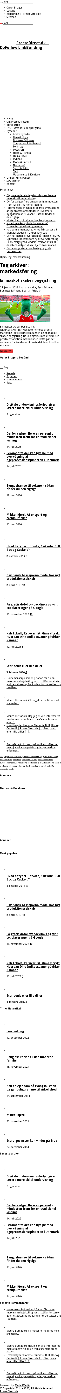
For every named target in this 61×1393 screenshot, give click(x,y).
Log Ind (11, 10)
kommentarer (14, 379)
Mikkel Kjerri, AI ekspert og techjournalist (31, 220)
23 (27, 556)
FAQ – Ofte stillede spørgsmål (24, 127)
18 (23, 585)
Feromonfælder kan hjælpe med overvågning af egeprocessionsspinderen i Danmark (33, 209)
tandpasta (4, 766)
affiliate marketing (41, 766)
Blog (41, 763)
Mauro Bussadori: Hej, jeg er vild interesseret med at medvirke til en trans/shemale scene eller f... (33, 719)
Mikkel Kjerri (16, 1115)
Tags (9, 382)
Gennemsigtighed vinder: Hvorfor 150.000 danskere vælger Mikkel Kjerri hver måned (31, 243)
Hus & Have (20, 155)
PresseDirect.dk (9, 1391)
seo (1, 757)
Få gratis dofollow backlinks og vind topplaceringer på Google (32, 606)
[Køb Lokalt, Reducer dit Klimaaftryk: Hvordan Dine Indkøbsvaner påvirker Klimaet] (15, 627)
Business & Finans (23, 140)
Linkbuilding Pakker (18, 177)
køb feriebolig (33, 763)
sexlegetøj (4, 769)
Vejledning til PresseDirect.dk (24, 13)
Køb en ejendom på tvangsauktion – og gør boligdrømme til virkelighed (33, 1087)
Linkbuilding (15, 1031)
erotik (18, 760)
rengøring (12, 763)
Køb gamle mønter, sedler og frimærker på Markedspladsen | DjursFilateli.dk (32, 231)
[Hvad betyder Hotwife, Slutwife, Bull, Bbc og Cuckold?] (15, 539)
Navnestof (19, 165)
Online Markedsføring (33, 757)
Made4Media (22, 1385)
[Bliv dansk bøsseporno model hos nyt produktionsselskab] (15, 569)
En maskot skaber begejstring (28, 280)
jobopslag (13, 766)
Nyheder (12, 131)
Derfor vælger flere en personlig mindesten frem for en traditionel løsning (32, 203)
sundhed (4, 763)
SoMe (51, 766)
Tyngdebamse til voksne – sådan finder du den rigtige (30, 487)
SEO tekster (13, 180)
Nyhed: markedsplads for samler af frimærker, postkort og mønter (27, 225)
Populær (12, 376)
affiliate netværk (54, 763)
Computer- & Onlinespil (27, 143)
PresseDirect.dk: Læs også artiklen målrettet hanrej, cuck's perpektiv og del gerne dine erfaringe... (32, 747)
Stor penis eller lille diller (24, 666)
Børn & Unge (20, 137)
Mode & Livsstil (22, 162)
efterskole (26, 760)
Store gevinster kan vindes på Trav (32, 1140)
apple (11, 769)
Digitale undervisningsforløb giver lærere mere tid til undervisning (31, 197)
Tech (15, 171)
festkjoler (30, 766)
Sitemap (11, 16)
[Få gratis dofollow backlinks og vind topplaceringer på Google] (15, 598)
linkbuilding (22, 763)
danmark (33, 760)
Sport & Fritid (21, 168)
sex (14, 760)
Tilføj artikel (14, 124)
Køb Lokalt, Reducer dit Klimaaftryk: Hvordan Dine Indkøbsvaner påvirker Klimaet (33, 637)
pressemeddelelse (45, 760)
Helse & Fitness (22, 152)
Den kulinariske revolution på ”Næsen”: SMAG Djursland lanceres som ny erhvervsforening (33, 237)
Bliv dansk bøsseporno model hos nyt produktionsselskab (33, 577)
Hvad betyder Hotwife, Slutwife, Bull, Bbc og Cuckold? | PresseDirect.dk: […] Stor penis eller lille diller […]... (33, 728)
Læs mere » (6, 351)
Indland (17, 159)
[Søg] (1, 2)
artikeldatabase (6, 760)
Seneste (11, 373)
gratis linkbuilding (50, 757)
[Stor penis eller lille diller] (15, 659)
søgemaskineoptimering (14, 757)
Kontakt (11, 183)
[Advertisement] (30, 83)
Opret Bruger (14, 7)
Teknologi (22, 766)
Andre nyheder (21, 134)
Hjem (10, 118)
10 (31, 614)
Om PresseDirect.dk (18, 121)
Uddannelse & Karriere (26, 174)
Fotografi (18, 149)
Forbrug (18, 146)
